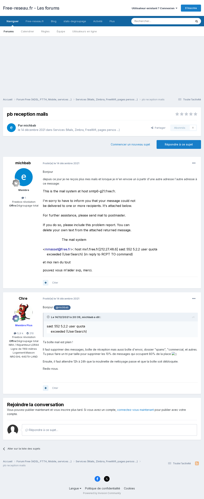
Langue (74, 488)
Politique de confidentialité (102, 488)
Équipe (61, 31)
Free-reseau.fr (35, 21)
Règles (45, 31)
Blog (53, 21)
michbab (30, 125)
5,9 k (19, 333)
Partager (159, 127)
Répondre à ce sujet (179, 144)
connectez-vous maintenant (135, 409)
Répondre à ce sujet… (43, 430)
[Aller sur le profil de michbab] (11, 127)
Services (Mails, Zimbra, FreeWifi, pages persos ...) (86, 129)
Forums (9, 31)
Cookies (129, 488)
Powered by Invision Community (102, 493)
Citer (55, 282)
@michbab (62, 307)
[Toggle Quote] (48, 316)
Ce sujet (182, 21)
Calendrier (27, 31)
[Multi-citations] (45, 283)
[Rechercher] (196, 21)
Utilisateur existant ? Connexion (154, 8)
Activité (97, 21)
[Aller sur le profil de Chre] (24, 312)
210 (31, 333)
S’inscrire (191, 8)
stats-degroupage (75, 21)
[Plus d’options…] (194, 163)
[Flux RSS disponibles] (197, 463)
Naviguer (13, 21)
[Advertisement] (102, 64)
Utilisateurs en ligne (84, 31)
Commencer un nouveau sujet (130, 144)
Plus (112, 21)
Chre (23, 298)
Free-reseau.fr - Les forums (31, 8)
